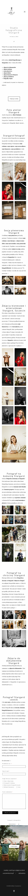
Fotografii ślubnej (9, 783)
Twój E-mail (5, 771)
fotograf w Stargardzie (14, 820)
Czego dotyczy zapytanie (9, 778)
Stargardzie (5, 120)
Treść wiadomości (7, 791)
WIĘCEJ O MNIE (14, 99)
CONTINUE (14, 846)
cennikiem (9, 705)
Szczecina (4, 340)
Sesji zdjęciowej (9, 781)
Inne (19, 787)
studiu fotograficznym (13, 138)
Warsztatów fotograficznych (12, 785)
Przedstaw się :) (6, 763)
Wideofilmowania (9, 787)
